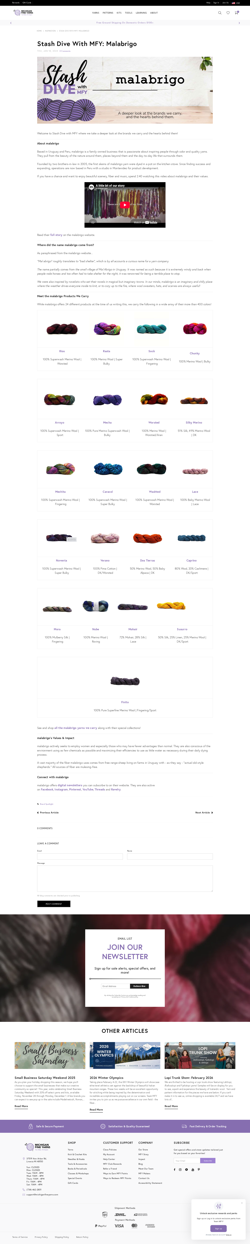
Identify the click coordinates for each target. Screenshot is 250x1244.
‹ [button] (11, 22)
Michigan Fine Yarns (218, 88)
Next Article (202, 812)
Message (41, 863)
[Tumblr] (186, 1169)
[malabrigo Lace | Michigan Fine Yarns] (195, 471)
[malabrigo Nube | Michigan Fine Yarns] (95, 607)
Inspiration (50, 31)
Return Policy (82, 1236)
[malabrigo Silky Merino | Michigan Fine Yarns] (194, 401)
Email (39, 851)
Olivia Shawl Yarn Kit (218, 93)
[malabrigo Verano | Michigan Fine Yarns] (105, 538)
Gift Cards (27, 2)
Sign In (216, 2)
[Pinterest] (199, 1169)
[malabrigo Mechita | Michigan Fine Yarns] (60, 469)
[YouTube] (193, 1169)
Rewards (16, 2)
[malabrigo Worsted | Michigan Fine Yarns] (154, 399)
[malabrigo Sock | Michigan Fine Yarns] (151, 329)
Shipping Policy (62, 1236)
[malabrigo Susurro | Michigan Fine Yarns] (171, 606)
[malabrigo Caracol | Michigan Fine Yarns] (108, 469)
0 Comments (65, 51)
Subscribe (139, 986)
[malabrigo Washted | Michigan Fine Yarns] (151, 469)
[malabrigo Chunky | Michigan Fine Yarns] (195, 329)
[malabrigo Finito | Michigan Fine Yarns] (125, 680)
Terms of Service (19, 1236)
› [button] (239, 22)
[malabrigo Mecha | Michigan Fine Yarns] (107, 399)
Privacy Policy (41, 1236)
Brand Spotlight (46, 804)
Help (208, 2)
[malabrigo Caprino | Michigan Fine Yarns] (192, 538)
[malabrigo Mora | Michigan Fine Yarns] (57, 607)
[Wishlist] (227, 12)
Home (39, 31)
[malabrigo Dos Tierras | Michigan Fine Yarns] (147, 538)
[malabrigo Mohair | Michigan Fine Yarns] (132, 606)
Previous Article (49, 812)
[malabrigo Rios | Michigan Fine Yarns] (62, 329)
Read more (171, 1106)
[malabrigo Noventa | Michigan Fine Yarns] (61, 538)
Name (129, 851)
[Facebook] (174, 1169)
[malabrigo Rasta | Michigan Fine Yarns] (106, 329)
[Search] (219, 12)
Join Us (225, 2)
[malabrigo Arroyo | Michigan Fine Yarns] (59, 399)
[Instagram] (180, 1169)
